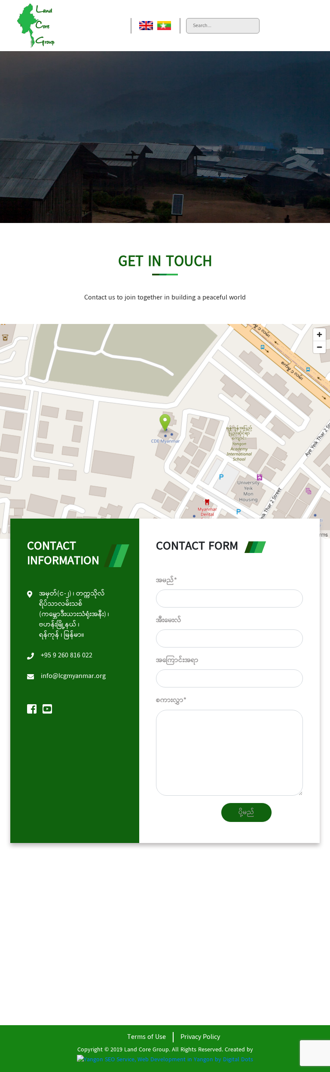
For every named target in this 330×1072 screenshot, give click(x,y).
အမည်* (166, 580)
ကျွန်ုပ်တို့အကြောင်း (49, 931)
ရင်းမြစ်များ (38, 973)
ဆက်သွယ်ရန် (41, 986)
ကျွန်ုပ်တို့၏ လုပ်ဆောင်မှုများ (62, 945)
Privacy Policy (200, 1037)
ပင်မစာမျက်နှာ (43, 918)
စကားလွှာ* (171, 700)
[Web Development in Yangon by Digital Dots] (165, 1060)
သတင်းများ (38, 959)
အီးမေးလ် (168, 620)
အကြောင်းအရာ (177, 660)
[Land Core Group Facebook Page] (32, 710)
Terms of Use (146, 1037)
